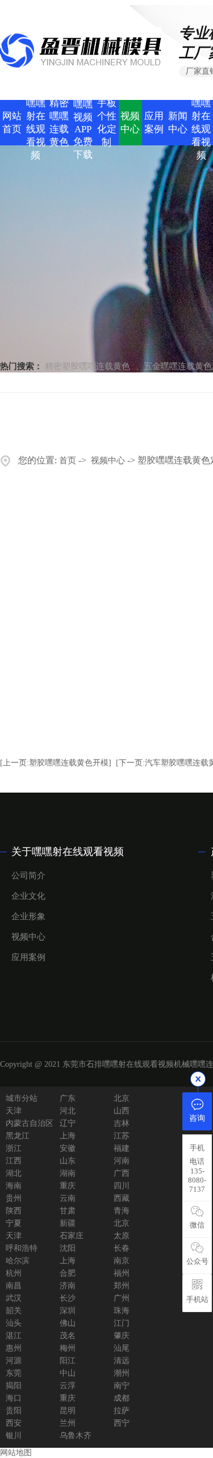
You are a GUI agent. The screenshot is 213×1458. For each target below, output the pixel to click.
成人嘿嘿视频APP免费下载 (83, 123)
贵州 (14, 1198)
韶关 (14, 1310)
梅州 (68, 1348)
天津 (14, 1111)
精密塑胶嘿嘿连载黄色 (87, 366)
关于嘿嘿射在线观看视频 (67, 851)
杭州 (14, 1273)
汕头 (14, 1323)
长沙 (68, 1298)
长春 (122, 1248)
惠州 (14, 1348)
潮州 (122, 1373)
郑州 (122, 1285)
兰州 (68, 1423)
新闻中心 (177, 123)
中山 (68, 1373)
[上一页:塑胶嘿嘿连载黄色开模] (55, 763)
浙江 (14, 1148)
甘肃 (68, 1210)
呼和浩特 (21, 1248)
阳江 (68, 1360)
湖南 (68, 1173)
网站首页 (12, 123)
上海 (68, 1136)
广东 (68, 1098)
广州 (122, 1298)
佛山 (68, 1323)
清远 (122, 1360)
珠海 (122, 1310)
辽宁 (68, 1123)
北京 (122, 1098)
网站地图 (16, 1452)
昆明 (68, 1410)
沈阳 (68, 1248)
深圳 (68, 1310)
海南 (14, 1186)
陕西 (14, 1210)
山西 (122, 1111)
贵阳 (14, 1410)
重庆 (68, 1186)
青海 (122, 1210)
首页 (67, 460)
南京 (122, 1260)
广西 (122, 1173)
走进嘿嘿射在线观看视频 (35, 123)
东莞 (14, 1373)
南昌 (14, 1285)
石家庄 (71, 1235)
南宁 (122, 1385)
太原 (122, 1235)
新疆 (68, 1223)
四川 (122, 1186)
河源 (14, 1360)
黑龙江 (18, 1136)
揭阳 (14, 1385)
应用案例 (154, 123)
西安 (14, 1423)
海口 (14, 1398)
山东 (68, 1161)
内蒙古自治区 (29, 1123)
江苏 (122, 1136)
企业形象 (28, 916)
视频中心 (130, 123)
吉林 (122, 1123)
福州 (122, 1273)
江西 (14, 1161)
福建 (122, 1148)
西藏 (122, 1198)
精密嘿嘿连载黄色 (59, 123)
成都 (122, 1398)
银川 (14, 1435)
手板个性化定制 (106, 123)
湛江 (14, 1335)
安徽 (68, 1148)
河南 (122, 1161)
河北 (68, 1111)
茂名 (68, 1335)
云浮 (68, 1385)
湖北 (14, 1173)
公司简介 (28, 875)
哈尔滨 (18, 1260)
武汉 (14, 1298)
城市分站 (21, 1098)
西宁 (122, 1423)
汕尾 (122, 1348)
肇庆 (122, 1335)
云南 (68, 1198)
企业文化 (28, 895)
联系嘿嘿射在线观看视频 (201, 123)
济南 (68, 1285)
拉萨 (122, 1410)
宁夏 (14, 1223)
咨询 (197, 1118)
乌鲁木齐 (75, 1435)
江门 (122, 1323)
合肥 (68, 1273)
